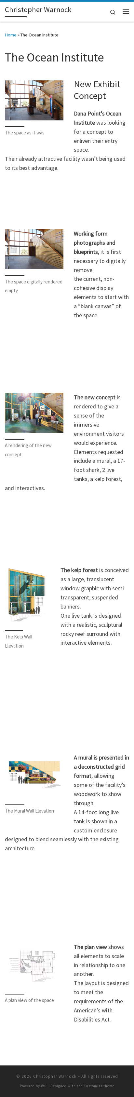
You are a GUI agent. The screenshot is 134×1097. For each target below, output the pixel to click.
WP (44, 1086)
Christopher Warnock (54, 1076)
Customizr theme (99, 1086)
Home (11, 35)
